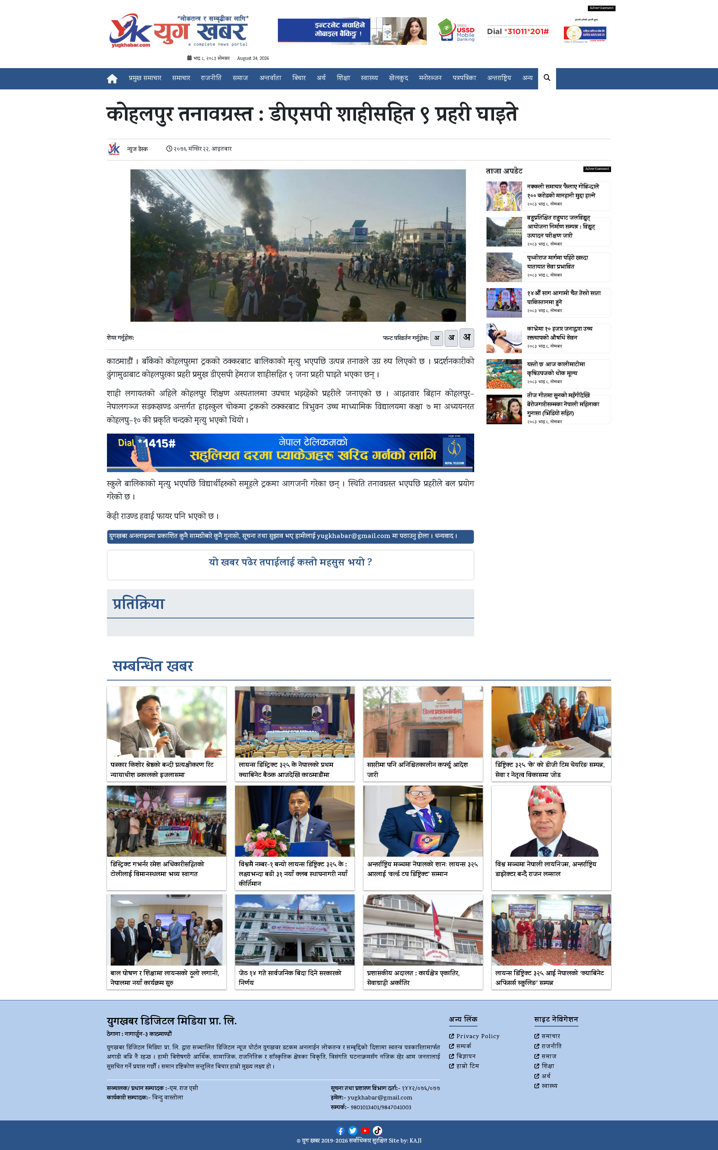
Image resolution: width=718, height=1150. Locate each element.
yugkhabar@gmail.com (380, 1098)
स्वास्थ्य (369, 79)
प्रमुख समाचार (145, 79)
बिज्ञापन (466, 1057)
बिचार (299, 79)
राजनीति (211, 79)
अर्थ (321, 79)
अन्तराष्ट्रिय (499, 79)
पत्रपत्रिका (464, 79)
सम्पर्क (464, 1047)
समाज (240, 79)
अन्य (527, 79)
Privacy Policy (478, 1037)
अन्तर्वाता (270, 79)
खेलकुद (398, 79)
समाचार (181, 79)
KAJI (415, 1141)
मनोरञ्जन (430, 79)
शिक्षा (343, 79)
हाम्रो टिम (468, 1066)
